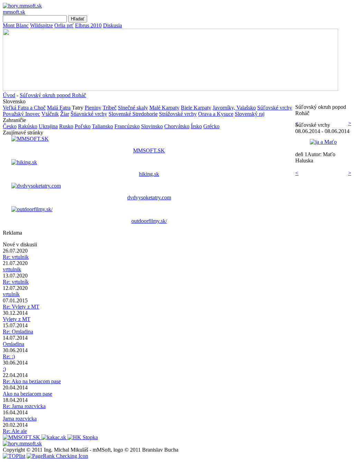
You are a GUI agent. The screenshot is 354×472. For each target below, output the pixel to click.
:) (4, 369)
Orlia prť (64, 25)
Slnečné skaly (133, 108)
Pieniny (93, 108)
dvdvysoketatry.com (149, 197)
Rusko (66, 126)
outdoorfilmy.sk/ (149, 221)
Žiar (64, 114)
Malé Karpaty (164, 108)
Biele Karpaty (196, 108)
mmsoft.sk (14, 12)
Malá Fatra (59, 108)
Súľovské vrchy (274, 108)
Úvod (9, 95)
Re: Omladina (18, 331)
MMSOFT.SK (149, 150)
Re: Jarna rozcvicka (24, 406)
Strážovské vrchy (178, 114)
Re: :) (9, 356)
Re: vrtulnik (16, 257)
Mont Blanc (16, 25)
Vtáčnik (50, 114)
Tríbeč (110, 108)
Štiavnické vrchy (89, 114)
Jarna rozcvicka (20, 419)
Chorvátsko (176, 126)
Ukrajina (48, 126)
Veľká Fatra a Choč (24, 108)
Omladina (13, 344)
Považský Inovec (21, 114)
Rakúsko (27, 126)
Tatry (77, 108)
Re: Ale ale (15, 431)
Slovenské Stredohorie (133, 114)
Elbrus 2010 (88, 25)
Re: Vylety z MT (21, 307)
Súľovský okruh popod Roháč (53, 95)
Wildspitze (41, 25)
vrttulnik (12, 269)
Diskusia (112, 25)
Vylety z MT (16, 319)
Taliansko (102, 126)
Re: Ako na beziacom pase (32, 381)
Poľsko (83, 126)
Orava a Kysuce (215, 114)
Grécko (211, 126)
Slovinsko (152, 126)
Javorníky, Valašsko (234, 108)
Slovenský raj (249, 114)
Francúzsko (127, 126)
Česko (10, 126)
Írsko (196, 126)
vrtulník (11, 294)
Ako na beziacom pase (27, 394)
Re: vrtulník (16, 282)
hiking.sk (149, 174)
